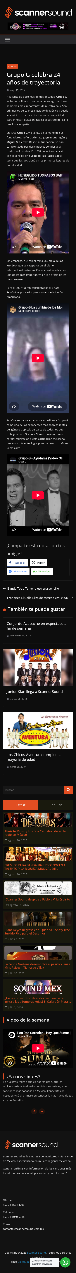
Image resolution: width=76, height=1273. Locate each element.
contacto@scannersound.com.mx (23, 1229)
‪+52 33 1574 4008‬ (13, 1204)
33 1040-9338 (16, 1217)
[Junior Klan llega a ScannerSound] (38, 652)
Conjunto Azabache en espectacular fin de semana (37, 626)
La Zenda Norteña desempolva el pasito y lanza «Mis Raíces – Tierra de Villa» (37, 965)
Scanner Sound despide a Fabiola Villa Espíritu (38, 899)
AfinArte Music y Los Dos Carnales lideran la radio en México (35, 833)
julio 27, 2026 (16, 939)
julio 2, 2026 (15, 1007)
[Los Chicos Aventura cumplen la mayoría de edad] (38, 715)
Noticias (12, 66)
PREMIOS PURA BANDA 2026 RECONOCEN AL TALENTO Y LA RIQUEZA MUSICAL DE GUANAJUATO (35, 867)
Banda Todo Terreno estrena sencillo (33, 588)
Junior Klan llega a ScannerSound (35, 691)
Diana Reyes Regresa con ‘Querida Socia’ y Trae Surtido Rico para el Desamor (37, 931)
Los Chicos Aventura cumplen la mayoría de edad (34, 757)
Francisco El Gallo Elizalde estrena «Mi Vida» (38, 598)
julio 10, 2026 (16, 973)
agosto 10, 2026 (17, 840)
